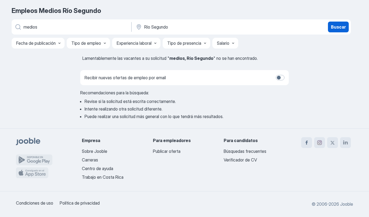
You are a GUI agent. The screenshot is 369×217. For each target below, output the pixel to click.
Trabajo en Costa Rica (102, 177)
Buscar (338, 27)
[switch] (280, 77)
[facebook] (306, 142)
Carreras (90, 160)
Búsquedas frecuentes (245, 151)
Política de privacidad (80, 203)
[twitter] (332, 142)
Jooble (346, 204)
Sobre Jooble (94, 151)
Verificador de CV (240, 160)
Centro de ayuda (97, 168)
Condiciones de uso (34, 203)
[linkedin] (345, 142)
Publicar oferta (166, 151)
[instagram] (319, 142)
